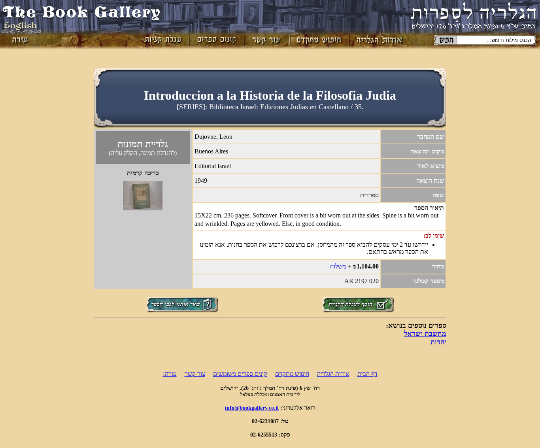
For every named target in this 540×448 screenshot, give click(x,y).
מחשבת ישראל (425, 334)
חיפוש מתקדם (292, 373)
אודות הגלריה (333, 373)
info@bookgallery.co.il (252, 408)
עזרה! (170, 373)
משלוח (338, 266)
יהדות (438, 342)
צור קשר (195, 373)
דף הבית (367, 373)
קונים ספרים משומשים (240, 373)
